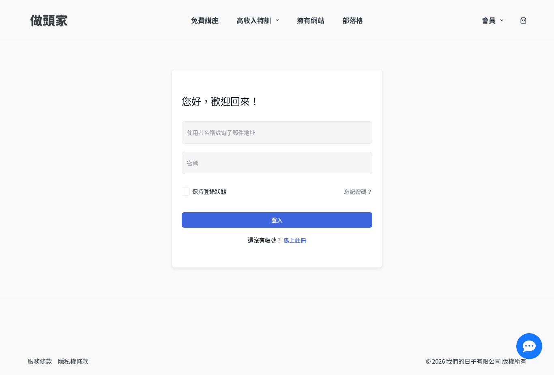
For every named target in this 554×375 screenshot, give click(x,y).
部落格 (352, 20)
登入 (277, 220)
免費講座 (205, 20)
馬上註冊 (294, 240)
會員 (489, 20)
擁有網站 (310, 20)
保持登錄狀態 (209, 191)
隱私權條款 (73, 361)
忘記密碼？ (358, 192)
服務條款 (43, 361)
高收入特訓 (253, 20)
